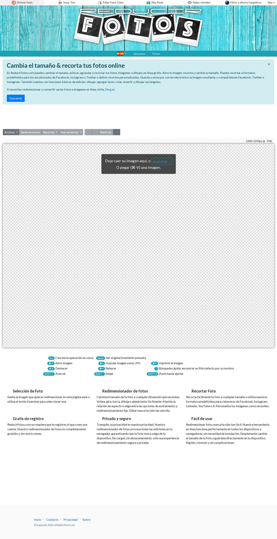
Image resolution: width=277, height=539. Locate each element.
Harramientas (70, 132)
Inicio (37, 519)
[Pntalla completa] (116, 132)
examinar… (162, 161)
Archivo (10, 132)
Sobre (86, 519)
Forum (156, 53)
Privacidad (70, 519)
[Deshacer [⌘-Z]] (88, 132)
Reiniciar (106, 132)
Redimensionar (30, 132)
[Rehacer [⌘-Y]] (95, 132)
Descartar (15, 98)
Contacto (52, 519)
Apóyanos (139, 53)
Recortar (49, 132)
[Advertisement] (138, 116)
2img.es (110, 89)
